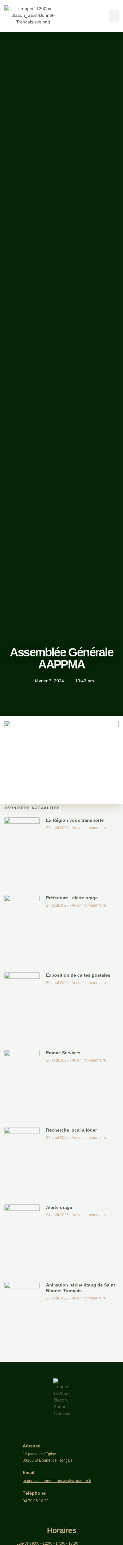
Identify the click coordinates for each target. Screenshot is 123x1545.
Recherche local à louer (71, 1130)
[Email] (13, 1477)
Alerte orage (59, 1207)
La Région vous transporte (75, 820)
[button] (114, 16)
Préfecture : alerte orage (72, 897)
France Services (63, 1052)
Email (28, 1472)
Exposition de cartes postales (78, 975)
